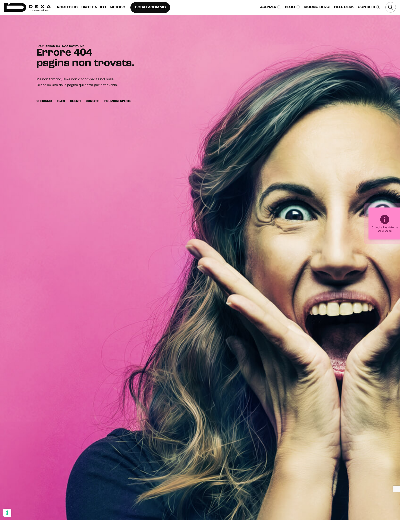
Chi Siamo (44, 101)
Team (61, 101)
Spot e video (93, 7)
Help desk (344, 7)
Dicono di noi (317, 7)
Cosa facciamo (150, 7)
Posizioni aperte (117, 101)
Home (40, 46)
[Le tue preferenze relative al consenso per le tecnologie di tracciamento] (7, 513)
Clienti (75, 101)
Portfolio (67, 7)
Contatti (92, 101)
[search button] (391, 7)
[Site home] (27, 7)
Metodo (117, 7)
